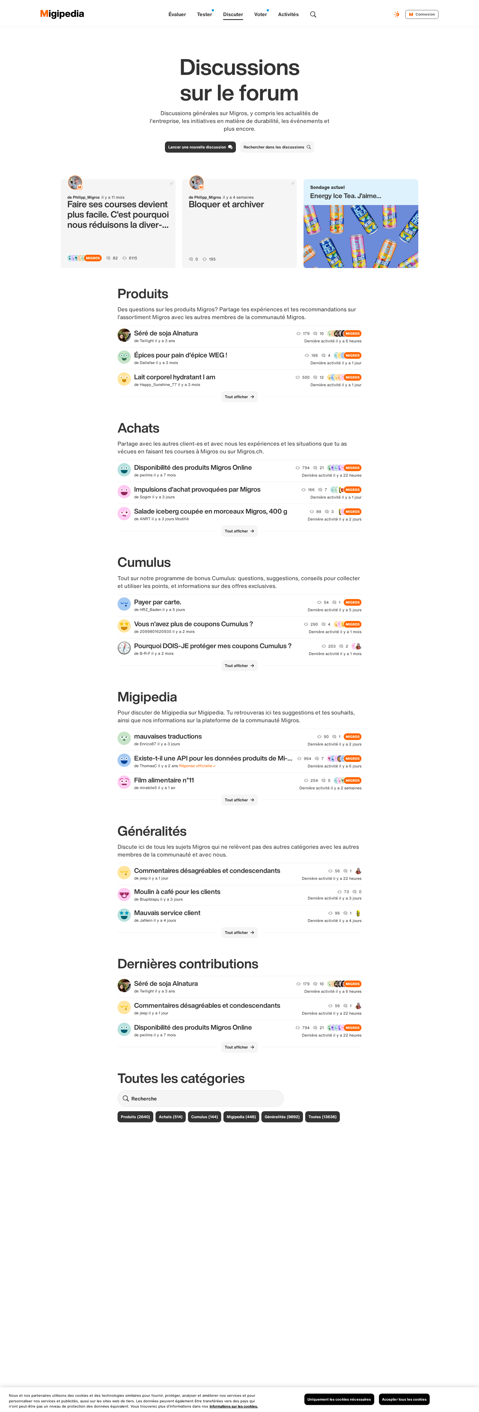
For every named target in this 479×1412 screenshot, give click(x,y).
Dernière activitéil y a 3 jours (334, 898)
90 (326, 737)
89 (318, 512)
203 (332, 646)
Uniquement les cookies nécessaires (339, 1399)
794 (306, 468)
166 (311, 490)
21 (322, 468)
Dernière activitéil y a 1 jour (335, 363)
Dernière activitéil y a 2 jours (334, 519)
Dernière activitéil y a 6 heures (332, 341)
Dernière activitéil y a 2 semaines (330, 788)
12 (322, 377)
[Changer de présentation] (397, 14)
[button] (361, 223)
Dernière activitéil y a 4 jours (334, 921)
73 (346, 892)
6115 (133, 258)
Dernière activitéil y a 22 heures (331, 475)
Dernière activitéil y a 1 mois (335, 632)
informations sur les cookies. (234, 1406)
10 (322, 333)
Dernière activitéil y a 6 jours (334, 766)
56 (337, 871)
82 (115, 258)
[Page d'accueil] (62, 14)
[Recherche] (313, 14)
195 (212, 259)
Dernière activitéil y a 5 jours (334, 610)
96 (337, 913)
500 (306, 377)
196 (314, 355)
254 (314, 780)
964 (307, 759)
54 (326, 602)
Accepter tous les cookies (404, 1399)
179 (306, 333)
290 (314, 624)
